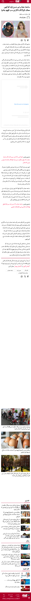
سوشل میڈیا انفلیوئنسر (23, 273)
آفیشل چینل (17, 266)
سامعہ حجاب (10, 270)
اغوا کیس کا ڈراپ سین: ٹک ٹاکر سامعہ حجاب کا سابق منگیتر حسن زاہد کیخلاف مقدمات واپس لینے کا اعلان (16, 160)
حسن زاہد (19, 270)
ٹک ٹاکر (26, 270)
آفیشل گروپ (26, 266)
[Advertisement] (15, 150)
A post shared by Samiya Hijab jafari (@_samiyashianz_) (15, 125)
